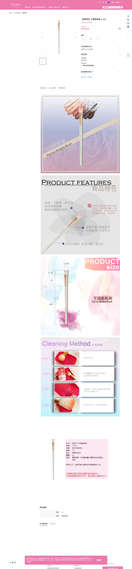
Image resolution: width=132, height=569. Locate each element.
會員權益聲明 (78, 568)
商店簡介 (49, 565)
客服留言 (77, 565)
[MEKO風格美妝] (15, 5)
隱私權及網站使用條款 (53, 568)
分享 (84, 77)
